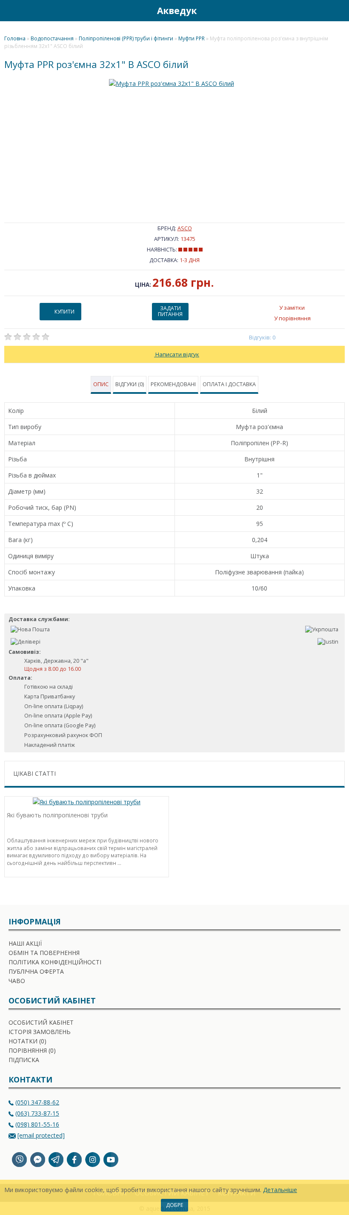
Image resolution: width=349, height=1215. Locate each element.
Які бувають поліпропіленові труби (57, 815)
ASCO (184, 228)
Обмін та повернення (44, 953)
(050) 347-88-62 (37, 1102)
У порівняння (292, 318)
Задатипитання (170, 311)
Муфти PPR (191, 38)
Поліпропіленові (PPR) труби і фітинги (126, 38)
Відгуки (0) (129, 384)
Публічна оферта (36, 971)
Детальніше (280, 1190)
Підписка (24, 1060)
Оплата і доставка (229, 384)
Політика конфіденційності (55, 962)
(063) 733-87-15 (37, 1113)
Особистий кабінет (41, 1022)
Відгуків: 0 (262, 337)
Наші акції (25, 943)
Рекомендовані (173, 384)
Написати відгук (176, 354)
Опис (101, 384)
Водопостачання (52, 38)
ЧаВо (17, 981)
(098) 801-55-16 (37, 1124)
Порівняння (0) (32, 1050)
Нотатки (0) (27, 1041)
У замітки (292, 307)
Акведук (177, 11)
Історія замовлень (40, 1032)
